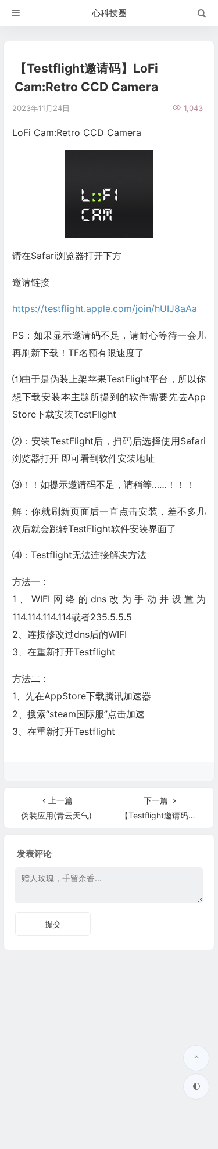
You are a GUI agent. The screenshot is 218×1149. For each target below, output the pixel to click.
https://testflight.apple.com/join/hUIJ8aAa (104, 308)
